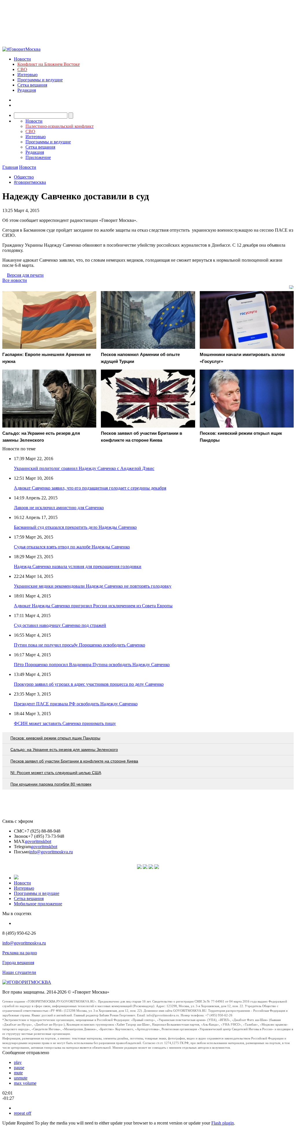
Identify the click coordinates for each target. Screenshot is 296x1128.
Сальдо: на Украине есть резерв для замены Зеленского (64, 749)
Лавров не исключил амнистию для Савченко (59, 507)
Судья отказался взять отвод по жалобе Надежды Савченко (72, 546)
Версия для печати (25, 275)
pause (19, 1067)
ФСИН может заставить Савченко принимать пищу (65, 723)
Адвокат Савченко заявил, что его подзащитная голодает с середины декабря (90, 488)
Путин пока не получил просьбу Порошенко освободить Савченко (79, 644)
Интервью (27, 74)
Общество (24, 177)
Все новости (14, 280)
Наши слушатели (19, 972)
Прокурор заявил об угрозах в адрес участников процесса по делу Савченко (89, 684)
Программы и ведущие (40, 79)
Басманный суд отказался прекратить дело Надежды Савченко (75, 527)
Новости (22, 59)
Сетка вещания (32, 85)
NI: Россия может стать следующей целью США (55, 772)
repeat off (22, 1113)
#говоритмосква (30, 182)
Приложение (38, 157)
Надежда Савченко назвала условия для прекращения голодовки (77, 566)
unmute (20, 1077)
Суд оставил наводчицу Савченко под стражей (60, 625)
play (18, 1062)
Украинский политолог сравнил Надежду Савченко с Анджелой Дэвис (84, 468)
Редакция (26, 90)
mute (18, 1072)
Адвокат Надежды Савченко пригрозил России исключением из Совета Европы (93, 605)
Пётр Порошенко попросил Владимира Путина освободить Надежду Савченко (92, 664)
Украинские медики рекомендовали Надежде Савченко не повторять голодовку (92, 586)
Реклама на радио (19, 952)
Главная (10, 167)
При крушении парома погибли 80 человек (50, 784)
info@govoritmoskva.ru (51, 851)
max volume (25, 1083)
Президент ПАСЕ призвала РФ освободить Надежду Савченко (76, 703)
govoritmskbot (38, 841)
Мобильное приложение (38, 903)
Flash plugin (222, 1122)
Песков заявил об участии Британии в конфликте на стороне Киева (74, 761)
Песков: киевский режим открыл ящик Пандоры (55, 738)
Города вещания (18, 962)
